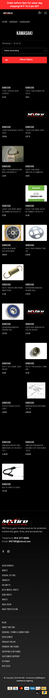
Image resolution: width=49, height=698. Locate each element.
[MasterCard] (21, 689)
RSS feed (6, 666)
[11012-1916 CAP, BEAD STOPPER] (13, 75)
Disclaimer (7, 637)
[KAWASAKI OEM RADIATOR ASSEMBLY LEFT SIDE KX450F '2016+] (36, 430)
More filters (26, 59)
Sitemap (6, 661)
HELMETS (6, 585)
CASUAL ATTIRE (9, 575)
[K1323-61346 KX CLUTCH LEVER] (13, 391)
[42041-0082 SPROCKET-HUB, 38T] (36, 233)
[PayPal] (43, 689)
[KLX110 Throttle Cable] (13, 472)
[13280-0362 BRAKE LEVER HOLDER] (36, 115)
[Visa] (26, 689)
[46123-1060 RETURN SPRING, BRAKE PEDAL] (13, 272)
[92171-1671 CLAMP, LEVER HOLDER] (13, 351)
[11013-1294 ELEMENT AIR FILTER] (36, 75)
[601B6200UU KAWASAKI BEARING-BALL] (36, 272)
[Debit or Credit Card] (38, 693)
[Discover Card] (38, 689)
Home (4, 22)
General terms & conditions (15, 632)
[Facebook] (3, 551)
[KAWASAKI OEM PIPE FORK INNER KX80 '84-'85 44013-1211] (13, 430)
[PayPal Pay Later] (44, 693)
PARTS (4, 599)
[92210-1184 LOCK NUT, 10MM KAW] (36, 351)
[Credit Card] (15, 689)
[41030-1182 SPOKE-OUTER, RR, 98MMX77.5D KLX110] (36, 194)
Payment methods (10, 646)
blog (4, 622)
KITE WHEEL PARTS (10, 590)
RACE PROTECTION (10, 609)
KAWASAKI (25, 22)
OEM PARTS (7, 594)
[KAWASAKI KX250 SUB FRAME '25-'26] (36, 391)
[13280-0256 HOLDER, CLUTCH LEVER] (13, 115)
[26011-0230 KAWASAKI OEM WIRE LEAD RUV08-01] (13, 154)
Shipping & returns (11, 651)
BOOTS (5, 570)
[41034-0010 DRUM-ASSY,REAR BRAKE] (13, 233)
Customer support (11, 656)
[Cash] (9, 689)
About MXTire (8, 627)
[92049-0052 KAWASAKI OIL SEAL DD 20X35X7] (36, 312)
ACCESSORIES (8, 565)
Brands (14, 22)
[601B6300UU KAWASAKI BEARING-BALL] (13, 312)
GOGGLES (6, 580)
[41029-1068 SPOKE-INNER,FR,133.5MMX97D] (36, 154)
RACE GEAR (6, 604)
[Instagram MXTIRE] (8, 551)
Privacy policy (9, 642)
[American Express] (32, 689)
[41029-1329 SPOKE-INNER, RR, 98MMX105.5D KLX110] (13, 194)
